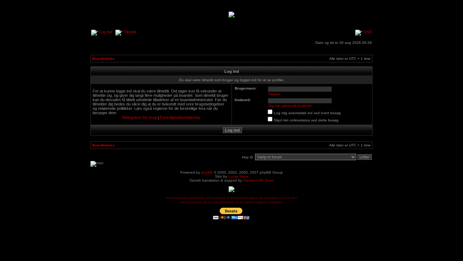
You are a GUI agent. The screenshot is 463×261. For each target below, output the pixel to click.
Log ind (105, 32)
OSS (368, 32)
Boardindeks (103, 59)
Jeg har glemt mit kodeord (289, 106)
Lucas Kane (238, 176)
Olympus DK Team (258, 180)
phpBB (207, 172)
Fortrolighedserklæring (180, 117)
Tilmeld (130, 32)
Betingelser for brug (139, 117)
